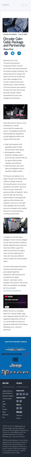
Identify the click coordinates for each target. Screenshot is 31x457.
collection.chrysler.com (13, 291)
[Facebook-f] (21, 394)
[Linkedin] (24, 394)
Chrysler (6, 34)
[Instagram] (17, 394)
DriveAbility (13, 34)
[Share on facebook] (6, 53)
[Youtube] (27, 394)
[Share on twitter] (12, 53)
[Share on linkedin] (19, 53)
